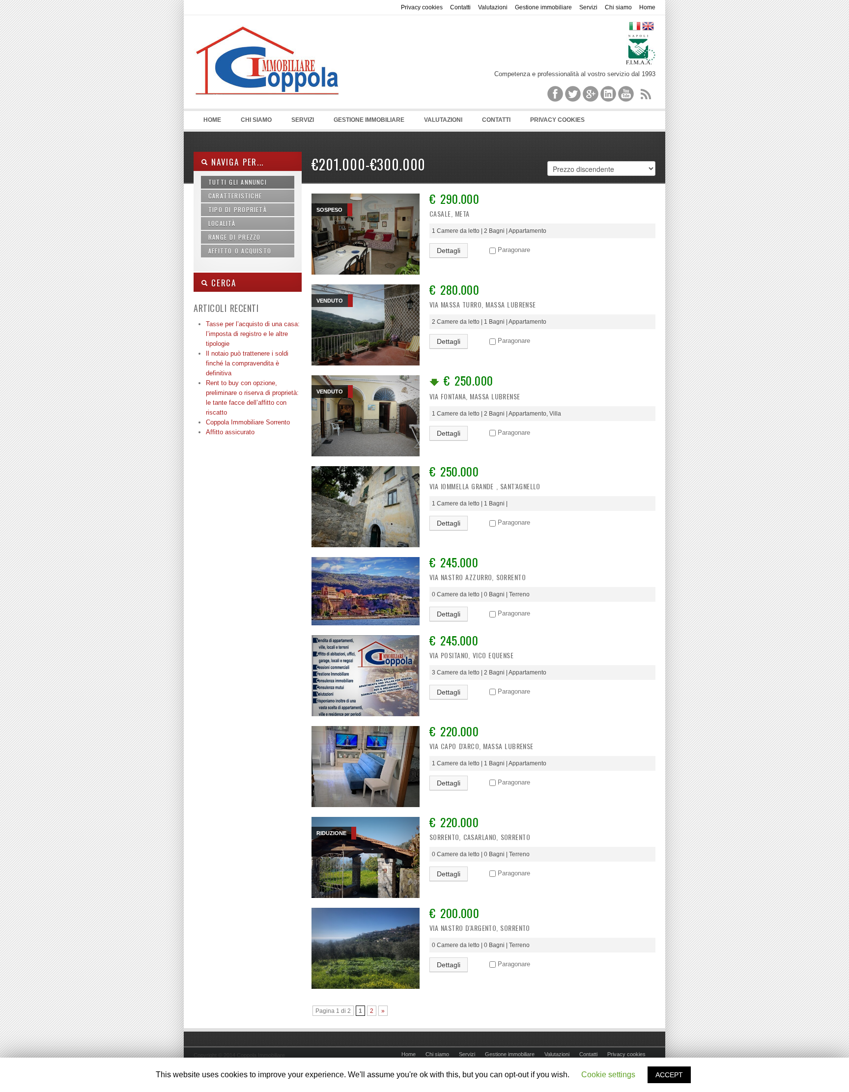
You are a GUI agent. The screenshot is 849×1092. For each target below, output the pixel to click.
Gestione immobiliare (543, 7)
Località (222, 223)
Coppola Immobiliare (267, 64)
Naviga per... (236, 162)
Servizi (588, 7)
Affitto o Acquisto (239, 251)
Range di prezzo (234, 237)
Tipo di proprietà (237, 209)
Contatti (460, 7)
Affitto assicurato (230, 432)
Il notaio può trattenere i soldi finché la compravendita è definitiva (247, 363)
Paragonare (514, 249)
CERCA (222, 283)
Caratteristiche (235, 196)
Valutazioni (493, 7)
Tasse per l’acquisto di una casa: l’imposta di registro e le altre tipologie (253, 333)
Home (647, 7)
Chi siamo (618, 7)
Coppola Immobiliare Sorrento (248, 422)
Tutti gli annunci (237, 182)
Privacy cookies (422, 7)
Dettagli (448, 250)
